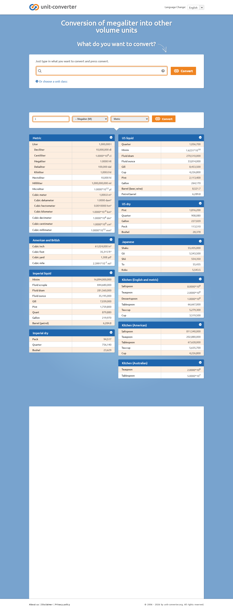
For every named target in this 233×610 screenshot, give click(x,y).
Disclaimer (47, 604)
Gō (123, 253)
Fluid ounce (39, 295)
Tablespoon (128, 304)
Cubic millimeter (42, 229)
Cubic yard (38, 257)
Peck (35, 339)
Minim (36, 279)
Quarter (37, 344)
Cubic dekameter (44, 200)
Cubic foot (38, 251)
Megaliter (40, 161)
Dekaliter (39, 166)
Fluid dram (38, 290)
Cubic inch (38, 246)
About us (34, 604)
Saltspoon (127, 286)
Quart (35, 312)
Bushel (36, 350)
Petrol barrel (129, 194)
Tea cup (126, 309)
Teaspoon (127, 292)
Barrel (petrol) (40, 323)
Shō (124, 258)
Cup (124, 172)
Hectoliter (38, 177)
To (123, 264)
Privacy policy (62, 604)
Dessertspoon (129, 298)
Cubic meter (39, 194)
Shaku (125, 247)
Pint (34, 306)
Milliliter (37, 183)
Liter (35, 144)
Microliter (38, 188)
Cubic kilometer (43, 211)
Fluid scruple (39, 284)
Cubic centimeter (42, 223)
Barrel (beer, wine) (132, 188)
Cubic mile (38, 263)
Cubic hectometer (44, 205)
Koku (124, 269)
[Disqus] (116, 459)
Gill (34, 301)
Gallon (36, 317)
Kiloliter (39, 172)
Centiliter (40, 155)
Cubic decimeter (42, 217)
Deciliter (39, 149)
